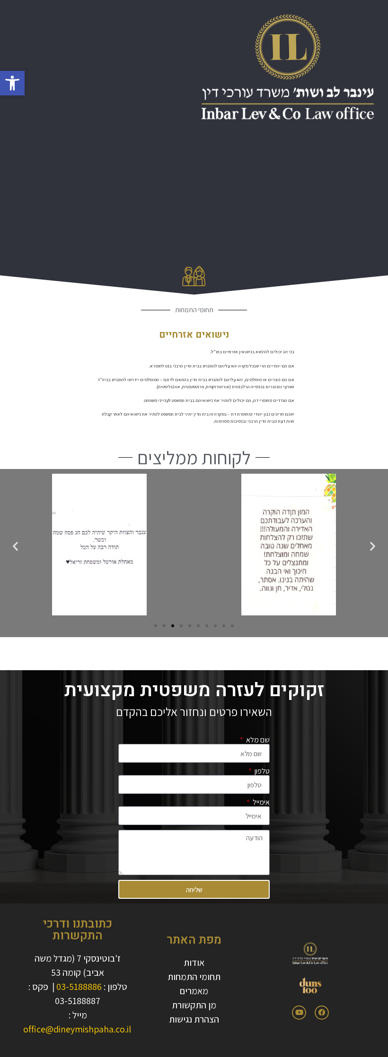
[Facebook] (322, 1013)
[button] (12, 83)
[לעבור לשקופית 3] (172, 625)
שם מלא (257, 740)
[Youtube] (299, 1013)
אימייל (260, 802)
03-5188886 (79, 986)
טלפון (261, 771)
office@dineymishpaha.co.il (77, 1029)
